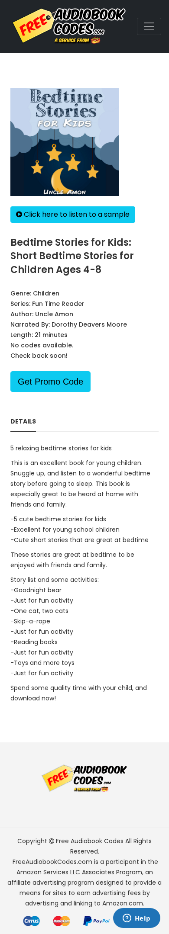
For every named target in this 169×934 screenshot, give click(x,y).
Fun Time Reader (58, 303)
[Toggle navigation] (149, 26)
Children (46, 293)
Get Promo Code (50, 381)
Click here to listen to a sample (76, 214)
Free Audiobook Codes (90, 841)
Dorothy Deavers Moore (89, 324)
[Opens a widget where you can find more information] (136, 919)
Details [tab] (23, 421)
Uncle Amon (54, 314)
